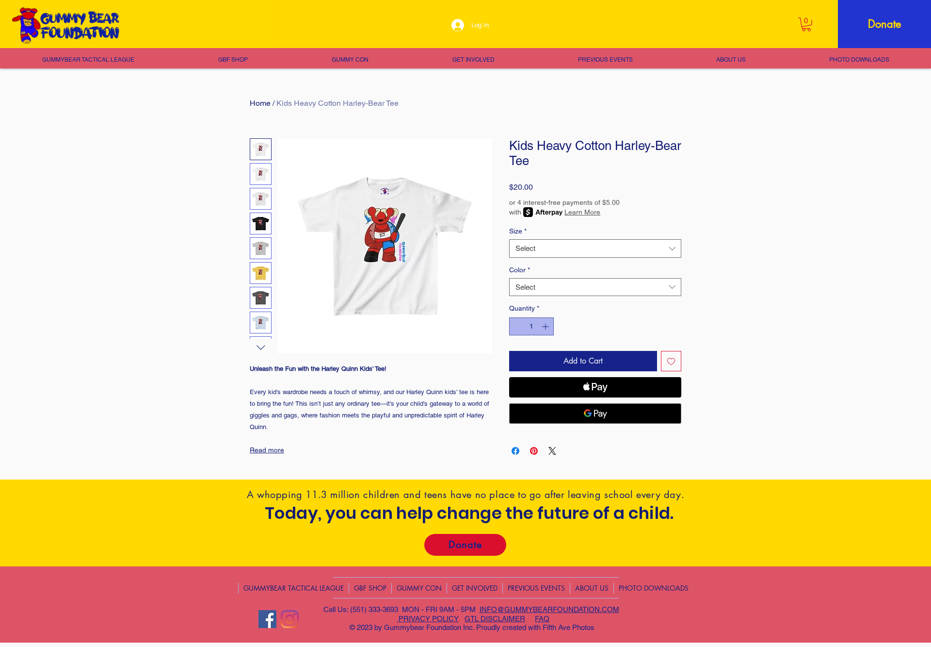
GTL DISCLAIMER (495, 618)
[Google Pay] (595, 413)
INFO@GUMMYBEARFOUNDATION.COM (549, 609)
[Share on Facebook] (515, 451)
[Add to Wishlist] (671, 361)
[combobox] (595, 248)
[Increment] (546, 326)
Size (518, 231)
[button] (806, 24)
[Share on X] (552, 451)
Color (519, 270)
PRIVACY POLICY (428, 618)
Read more (267, 450)
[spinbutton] (531, 326)
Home (260, 103)
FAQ (542, 618)
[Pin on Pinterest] (534, 451)
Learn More (582, 212)
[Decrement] (517, 326)
